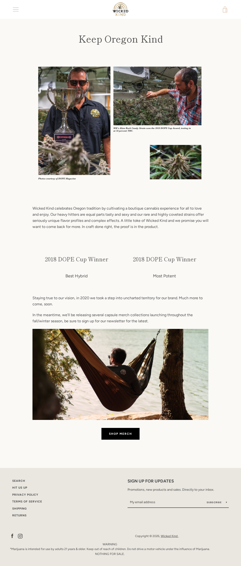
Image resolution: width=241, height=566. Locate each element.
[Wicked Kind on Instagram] (20, 536)
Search (18, 480)
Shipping (19, 508)
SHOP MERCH (120, 433)
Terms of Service (27, 501)
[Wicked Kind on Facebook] (12, 536)
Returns (19, 515)
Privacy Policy (25, 494)
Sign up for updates (151, 481)
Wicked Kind (169, 536)
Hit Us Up (19, 487)
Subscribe (215, 502)
